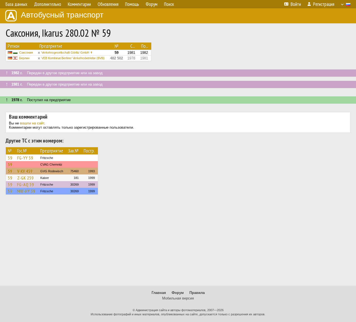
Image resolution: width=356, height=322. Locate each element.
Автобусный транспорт (62, 15)
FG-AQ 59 (25, 184)
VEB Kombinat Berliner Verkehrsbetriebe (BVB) (73, 58)
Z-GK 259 (25, 178)
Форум (178, 293)
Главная (159, 293)
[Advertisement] (178, 243)
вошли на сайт (32, 123)
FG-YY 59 (25, 158)
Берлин (24, 58)
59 (10, 158)
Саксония (26, 52)
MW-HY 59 (26, 191)
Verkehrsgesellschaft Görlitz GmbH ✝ (67, 52)
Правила (197, 293)
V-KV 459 (25, 171)
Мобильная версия (178, 298)
